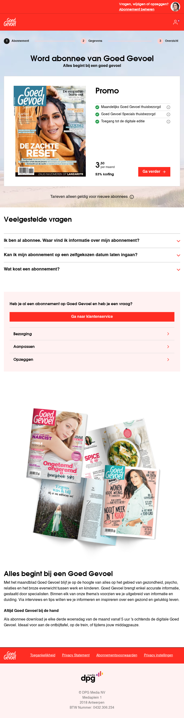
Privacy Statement (76, 655)
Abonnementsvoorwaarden (116, 655)
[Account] (176, 22)
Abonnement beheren (136, 9)
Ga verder (151, 172)
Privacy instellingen (158, 655)
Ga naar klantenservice (92, 317)
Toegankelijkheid (42, 655)
